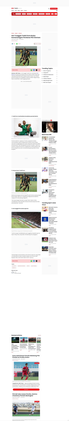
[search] (48, 8)
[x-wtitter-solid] (36, 70)
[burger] (57, 10)
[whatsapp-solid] (31, 70)
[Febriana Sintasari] (12, 272)
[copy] (39, 70)
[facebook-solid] (34, 70)
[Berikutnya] (41, 341)
